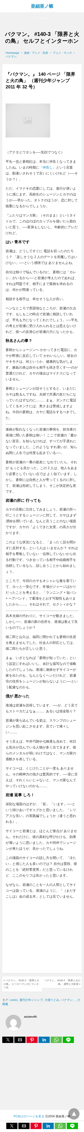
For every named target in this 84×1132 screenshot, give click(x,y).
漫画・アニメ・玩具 (36, 52)
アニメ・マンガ (62, 52)
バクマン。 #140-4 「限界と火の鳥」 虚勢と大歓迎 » (62, 982)
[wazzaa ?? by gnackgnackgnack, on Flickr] (28, 146)
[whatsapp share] (57, 1042)
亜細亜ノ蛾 (42, 6)
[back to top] (74, 1114)
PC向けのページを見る (29, 1116)
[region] (43, 936)
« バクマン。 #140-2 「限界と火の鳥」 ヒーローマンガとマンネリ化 (21, 984)
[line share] (68, 1042)
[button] (42, 18)
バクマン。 (12, 56)
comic (14, 1000)
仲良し (48, 167)
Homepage (12, 52)
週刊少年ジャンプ (31, 1000)
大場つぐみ (52, 1000)
